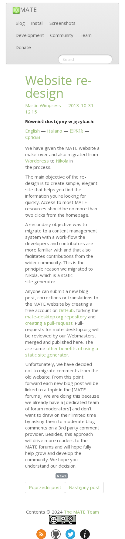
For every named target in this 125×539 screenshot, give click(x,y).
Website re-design (58, 86)
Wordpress (37, 161)
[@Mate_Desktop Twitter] (69, 533)
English (32, 131)
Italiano (54, 131)
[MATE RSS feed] (40, 533)
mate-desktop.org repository (56, 317)
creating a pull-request (49, 323)
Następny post (84, 487)
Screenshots (62, 23)
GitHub (66, 310)
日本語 (76, 131)
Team (85, 35)
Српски (32, 137)
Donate (23, 47)
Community (61, 35)
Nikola (62, 161)
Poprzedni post (45, 487)
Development (29, 35)
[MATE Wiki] (84, 533)
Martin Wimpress (43, 105)
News (61, 476)
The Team (81, 512)
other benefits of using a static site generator (61, 351)
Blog (20, 23)
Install (37, 23)
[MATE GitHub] (55, 533)
